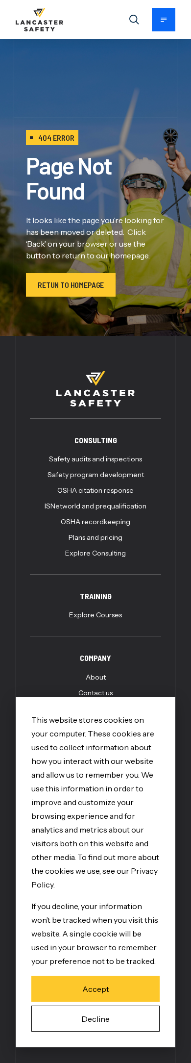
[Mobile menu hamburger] (163, 19)
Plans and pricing (95, 537)
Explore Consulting (95, 553)
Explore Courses (95, 614)
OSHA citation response (95, 490)
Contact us (95, 692)
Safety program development (96, 474)
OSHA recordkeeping (95, 521)
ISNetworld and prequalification (95, 506)
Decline (95, 1019)
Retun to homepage (71, 284)
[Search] (134, 19)
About (96, 677)
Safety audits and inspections (95, 459)
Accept (95, 989)
